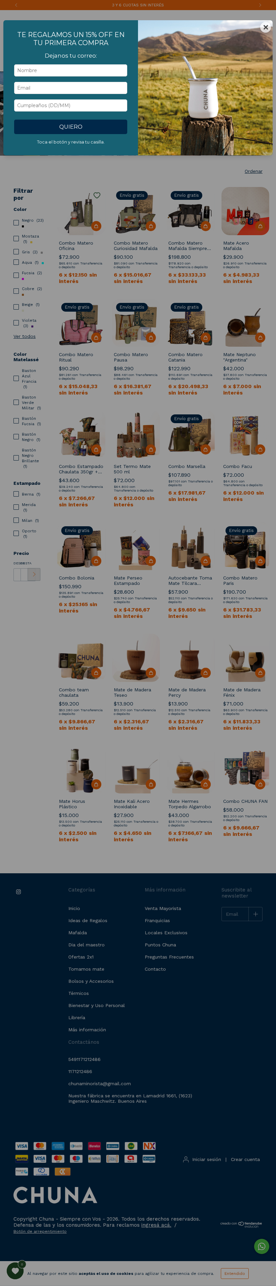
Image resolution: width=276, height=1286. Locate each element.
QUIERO (70, 126)
